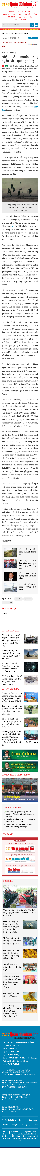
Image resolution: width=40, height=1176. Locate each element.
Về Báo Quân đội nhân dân (11, 1120)
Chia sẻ (33, 38)
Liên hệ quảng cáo (26, 1125)
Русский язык (20, 19)
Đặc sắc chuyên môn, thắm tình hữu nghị (12, 967)
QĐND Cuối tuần (9, 14)
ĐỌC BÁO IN (26, 11)
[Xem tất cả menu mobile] (36, 25)
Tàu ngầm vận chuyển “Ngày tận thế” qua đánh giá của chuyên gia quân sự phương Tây (11, 640)
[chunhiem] (20, 766)
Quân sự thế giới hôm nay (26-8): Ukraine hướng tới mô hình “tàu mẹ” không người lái (11, 926)
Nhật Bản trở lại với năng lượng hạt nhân (27, 586)
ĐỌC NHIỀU (8, 881)
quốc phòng (7, 602)
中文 (19, 17)
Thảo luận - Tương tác (10, 1125)
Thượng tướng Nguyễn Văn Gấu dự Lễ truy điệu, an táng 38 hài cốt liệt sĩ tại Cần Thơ (19, 912)
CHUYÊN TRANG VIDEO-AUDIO (16, 775)
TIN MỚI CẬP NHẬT (10, 689)
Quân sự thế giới (7, 34)
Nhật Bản (18, 599)
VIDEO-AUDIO (14, 11)
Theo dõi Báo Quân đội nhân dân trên (14, 44)
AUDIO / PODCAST (13, 807)
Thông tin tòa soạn (30, 1120)
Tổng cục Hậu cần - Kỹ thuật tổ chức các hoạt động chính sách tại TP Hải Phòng (12, 982)
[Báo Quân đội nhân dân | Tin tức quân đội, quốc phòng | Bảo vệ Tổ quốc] (20, 4)
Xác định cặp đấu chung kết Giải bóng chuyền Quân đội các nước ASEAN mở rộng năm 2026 (12, 1010)
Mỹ (13, 226)
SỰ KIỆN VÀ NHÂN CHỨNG (28, 14)
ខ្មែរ (31, 17)
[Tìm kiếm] (32, 25)
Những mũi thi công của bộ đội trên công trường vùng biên (12, 940)
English (11, 17)
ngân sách (28, 599)
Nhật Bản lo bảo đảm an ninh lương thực (27, 551)
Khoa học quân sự (21, 34)
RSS (36, 1125)
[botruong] (20, 755)
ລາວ (25, 17)
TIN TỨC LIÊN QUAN (11, 631)
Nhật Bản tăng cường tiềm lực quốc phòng (27, 575)
